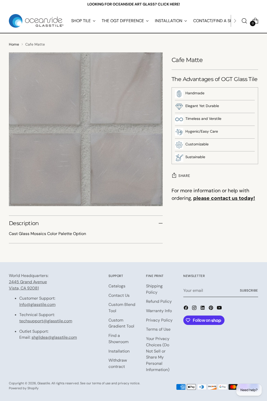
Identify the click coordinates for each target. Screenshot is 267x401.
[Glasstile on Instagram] (195, 308)
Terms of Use (158, 329)
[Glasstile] (36, 21)
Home (14, 44)
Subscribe (249, 290)
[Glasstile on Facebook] (186, 308)
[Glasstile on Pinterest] (211, 308)
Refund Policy (159, 301)
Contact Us (119, 295)
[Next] (235, 21)
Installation (119, 351)
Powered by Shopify (24, 388)
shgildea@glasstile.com (54, 337)
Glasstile (43, 383)
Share (184, 175)
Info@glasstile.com (37, 304)
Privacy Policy (159, 320)
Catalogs (116, 286)
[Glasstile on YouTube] (220, 308)
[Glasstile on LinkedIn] (203, 308)
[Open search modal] (244, 21)
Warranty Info (159, 310)
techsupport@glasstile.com (45, 321)
